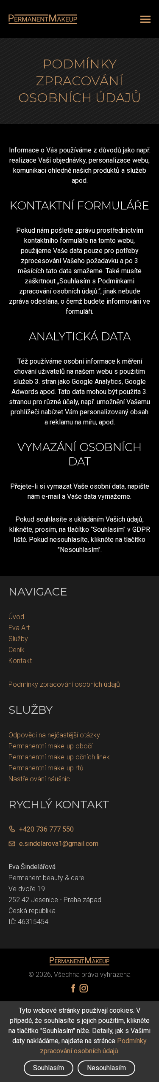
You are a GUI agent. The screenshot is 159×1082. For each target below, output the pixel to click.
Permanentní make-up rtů (46, 768)
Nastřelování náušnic (39, 779)
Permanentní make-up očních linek (59, 757)
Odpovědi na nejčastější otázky (54, 735)
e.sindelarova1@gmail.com (58, 844)
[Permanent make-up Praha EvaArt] (42, 19)
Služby (18, 639)
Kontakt (20, 661)
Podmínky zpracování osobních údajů (64, 684)
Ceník (16, 650)
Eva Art (19, 628)
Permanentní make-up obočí (50, 746)
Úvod (16, 617)
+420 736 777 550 (46, 829)
